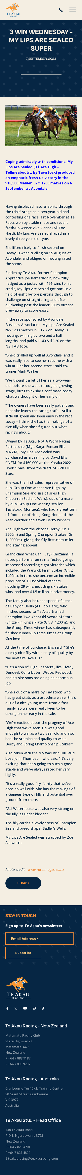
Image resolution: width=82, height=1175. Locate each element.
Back (25, 883)
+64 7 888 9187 (19, 1058)
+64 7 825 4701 (19, 1147)
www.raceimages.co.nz (46, 869)
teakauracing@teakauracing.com (33, 1158)
